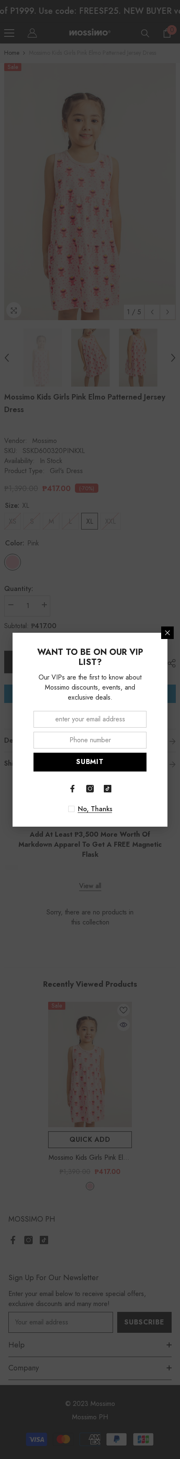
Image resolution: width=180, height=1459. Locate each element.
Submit (90, 761)
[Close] (167, 632)
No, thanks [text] (95, 809)
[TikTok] (107, 788)
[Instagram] (90, 788)
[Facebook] (72, 788)
